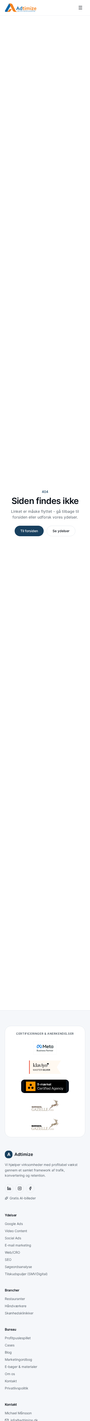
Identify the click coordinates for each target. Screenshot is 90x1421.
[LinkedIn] (9, 1188)
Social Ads (13, 1238)
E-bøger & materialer (21, 1367)
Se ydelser (61, 531)
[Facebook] (30, 1188)
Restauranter (15, 1299)
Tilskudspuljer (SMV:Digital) (26, 1274)
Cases (9, 1345)
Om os (10, 1374)
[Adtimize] (20, 7)
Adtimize (20, 1154)
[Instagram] (19, 1188)
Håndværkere (15, 1306)
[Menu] (80, 7)
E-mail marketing (18, 1245)
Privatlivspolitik (16, 1388)
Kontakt (11, 1381)
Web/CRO (12, 1252)
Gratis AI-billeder (23, 1198)
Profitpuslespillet (18, 1338)
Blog (8, 1352)
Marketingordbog (18, 1359)
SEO (8, 1259)
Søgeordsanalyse (18, 1267)
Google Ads (14, 1224)
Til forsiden (29, 531)
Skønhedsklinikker (19, 1313)
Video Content (16, 1231)
